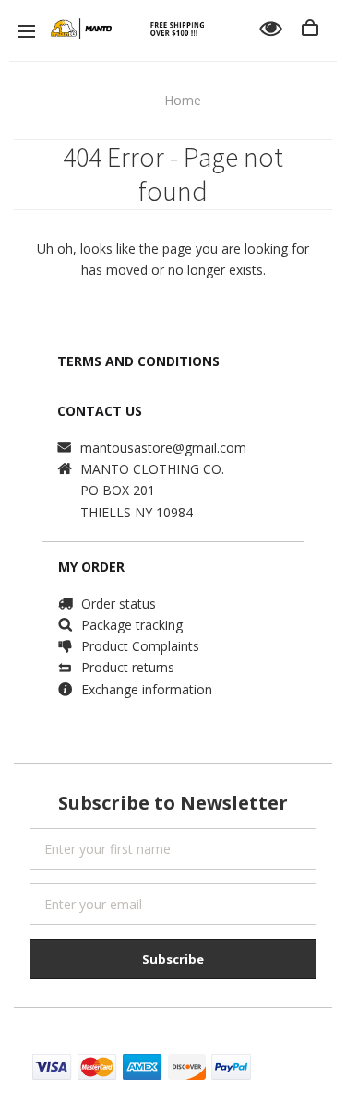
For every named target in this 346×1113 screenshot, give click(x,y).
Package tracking (132, 624)
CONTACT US (99, 411)
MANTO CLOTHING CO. (152, 469)
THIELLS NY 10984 (136, 512)
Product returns (127, 667)
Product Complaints (140, 646)
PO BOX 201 (117, 490)
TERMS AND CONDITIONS (138, 361)
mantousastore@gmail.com (163, 447)
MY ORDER (91, 566)
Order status (118, 603)
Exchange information (146, 689)
